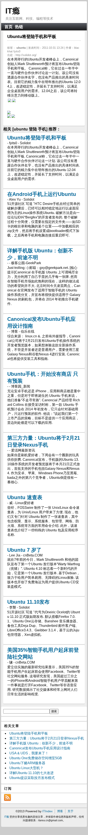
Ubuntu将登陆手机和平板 (36, 138)
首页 (8, 26)
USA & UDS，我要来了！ (28, 753)
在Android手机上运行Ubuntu (41, 194)
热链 (19, 26)
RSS (7, 797)
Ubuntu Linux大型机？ (26, 768)
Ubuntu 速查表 (24, 497)
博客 (60, 811)
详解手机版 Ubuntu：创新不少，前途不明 (41, 743)
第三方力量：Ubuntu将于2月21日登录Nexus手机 (46, 738)
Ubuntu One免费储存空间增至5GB (35, 758)
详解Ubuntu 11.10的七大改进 (31, 773)
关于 (70, 811)
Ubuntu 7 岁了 (24, 550)
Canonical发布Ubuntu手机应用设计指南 (39, 748)
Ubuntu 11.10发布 (28, 602)
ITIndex (47, 811)
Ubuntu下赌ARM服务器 (27, 763)
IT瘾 (12, 10)
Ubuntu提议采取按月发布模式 (32, 778)
